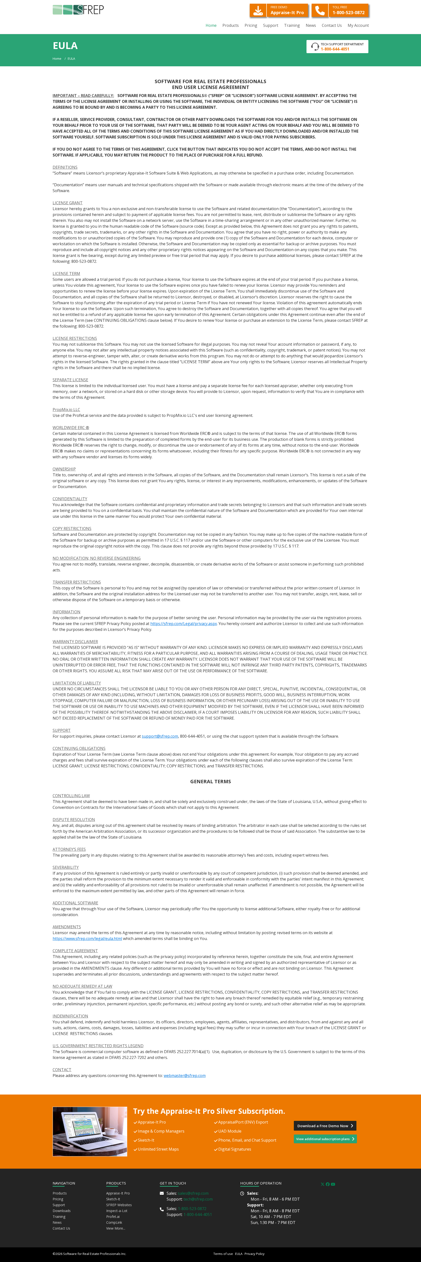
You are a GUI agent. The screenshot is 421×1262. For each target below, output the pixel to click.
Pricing (58, 1199)
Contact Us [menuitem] (332, 25)
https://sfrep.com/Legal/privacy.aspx (183, 623)
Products (60, 1193)
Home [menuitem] (211, 25)
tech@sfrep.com (198, 1199)
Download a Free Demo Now (323, 1125)
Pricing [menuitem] (251, 25)
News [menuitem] (311, 25)
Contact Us (61, 1228)
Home (57, 58)
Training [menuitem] (292, 25)
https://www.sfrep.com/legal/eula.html (87, 938)
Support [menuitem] (270, 25)
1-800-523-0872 (348, 10)
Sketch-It (113, 1199)
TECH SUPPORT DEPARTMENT (342, 47)
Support (59, 1205)
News (57, 1222)
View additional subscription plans (323, 1139)
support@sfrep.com (160, 736)
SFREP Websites (119, 1205)
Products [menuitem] (230, 25)
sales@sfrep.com (193, 1193)
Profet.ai (113, 1216)
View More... (115, 1228)
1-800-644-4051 (197, 1214)
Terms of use (223, 1254)
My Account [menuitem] (358, 25)
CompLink (114, 1222)
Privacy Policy (254, 1254)
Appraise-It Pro (287, 10)
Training (59, 1216)
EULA (71, 58)
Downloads (62, 1210)
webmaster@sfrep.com (185, 1075)
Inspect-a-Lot (116, 1210)
